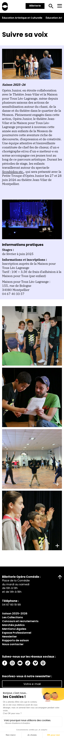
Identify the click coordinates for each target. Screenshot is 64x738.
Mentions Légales (14, 629)
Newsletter (9, 636)
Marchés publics (13, 625)
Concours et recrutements (20, 621)
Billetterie (35, 5)
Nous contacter (13, 644)
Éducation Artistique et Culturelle (22, 18)
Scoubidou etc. (13, 172)
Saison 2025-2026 (14, 613)
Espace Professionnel (16, 633)
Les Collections (12, 617)
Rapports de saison (15, 640)
